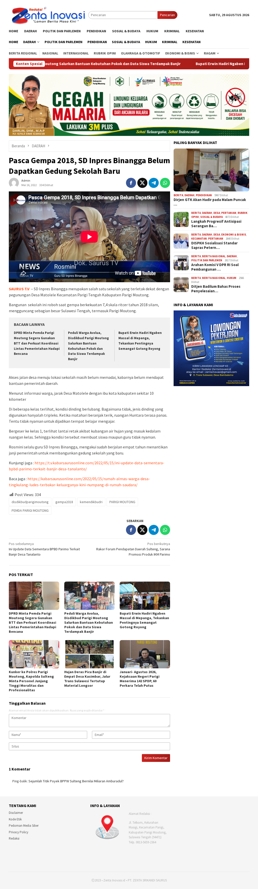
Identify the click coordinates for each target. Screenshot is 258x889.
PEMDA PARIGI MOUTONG (30, 510)
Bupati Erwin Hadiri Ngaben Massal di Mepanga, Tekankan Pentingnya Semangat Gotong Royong (144, 620)
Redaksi (14, 838)
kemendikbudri (91, 502)
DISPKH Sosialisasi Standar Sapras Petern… (214, 245)
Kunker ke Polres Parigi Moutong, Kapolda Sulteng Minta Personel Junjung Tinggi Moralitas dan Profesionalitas (31, 681)
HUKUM (231, 278)
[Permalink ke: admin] (14, 182)
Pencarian (167, 15)
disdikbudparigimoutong (30, 502)
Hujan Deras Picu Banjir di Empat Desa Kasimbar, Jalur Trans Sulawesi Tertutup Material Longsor (87, 679)
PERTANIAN (228, 213)
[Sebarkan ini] (131, 183)
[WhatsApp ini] (165, 183)
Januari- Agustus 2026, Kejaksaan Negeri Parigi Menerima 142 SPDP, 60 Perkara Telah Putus (139, 679)
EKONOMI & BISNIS (233, 234)
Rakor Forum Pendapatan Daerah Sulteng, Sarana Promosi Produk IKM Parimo (133, 549)
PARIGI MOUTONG (122, 502)
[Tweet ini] (142, 183)
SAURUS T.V (19, 288)
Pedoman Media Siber (24, 825)
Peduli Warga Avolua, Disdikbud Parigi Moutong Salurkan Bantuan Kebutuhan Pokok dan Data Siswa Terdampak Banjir (88, 622)
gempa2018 (64, 502)
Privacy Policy (18, 832)
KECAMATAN (199, 238)
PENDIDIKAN (204, 195)
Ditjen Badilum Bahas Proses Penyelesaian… (215, 288)
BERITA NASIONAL (213, 256)
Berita (178, 195)
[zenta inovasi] (48, 14)
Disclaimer (16, 813)
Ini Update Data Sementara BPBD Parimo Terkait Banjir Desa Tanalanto (44, 549)
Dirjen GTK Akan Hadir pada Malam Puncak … (210, 202)
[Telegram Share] (154, 183)
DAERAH (189, 195)
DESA (216, 213)
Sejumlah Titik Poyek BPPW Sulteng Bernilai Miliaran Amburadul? (76, 781)
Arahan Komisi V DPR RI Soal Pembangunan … (215, 267)
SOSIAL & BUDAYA (211, 217)
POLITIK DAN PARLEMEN (206, 260)
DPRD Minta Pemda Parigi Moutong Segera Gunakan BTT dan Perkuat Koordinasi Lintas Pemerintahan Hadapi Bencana (37, 343)
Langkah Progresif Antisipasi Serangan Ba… (216, 223)
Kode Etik (15, 819)
